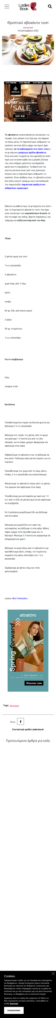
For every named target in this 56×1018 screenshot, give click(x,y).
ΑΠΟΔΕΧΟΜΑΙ (13, 1010)
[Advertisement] (28, 856)
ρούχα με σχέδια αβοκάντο (32, 152)
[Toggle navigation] (7, 6)
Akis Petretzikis (20, 598)
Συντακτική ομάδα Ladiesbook (28, 729)
